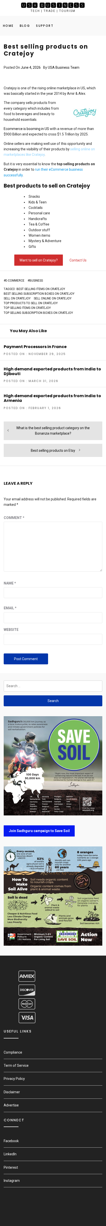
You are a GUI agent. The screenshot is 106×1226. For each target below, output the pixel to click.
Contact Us (78, 260)
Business (36, 280)
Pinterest (11, 1167)
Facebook (11, 1141)
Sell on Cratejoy (17, 298)
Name (10, 583)
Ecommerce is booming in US (26, 129)
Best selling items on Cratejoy (41, 289)
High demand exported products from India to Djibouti (52, 371)
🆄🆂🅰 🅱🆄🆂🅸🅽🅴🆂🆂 (53, 5)
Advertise (11, 1105)
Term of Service (16, 1065)
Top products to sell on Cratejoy (31, 303)
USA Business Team (63, 67)
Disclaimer (12, 1092)
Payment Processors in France (35, 347)
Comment (14, 518)
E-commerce (14, 280)
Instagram (12, 1181)
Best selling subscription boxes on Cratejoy (39, 293)
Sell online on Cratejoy (52, 298)
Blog (25, 26)
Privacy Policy (14, 1079)
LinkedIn (10, 1154)
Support (44, 26)
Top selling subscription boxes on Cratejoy (38, 313)
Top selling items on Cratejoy (27, 308)
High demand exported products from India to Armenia (52, 398)
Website (11, 630)
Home (8, 26)
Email (10, 608)
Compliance (13, 1052)
